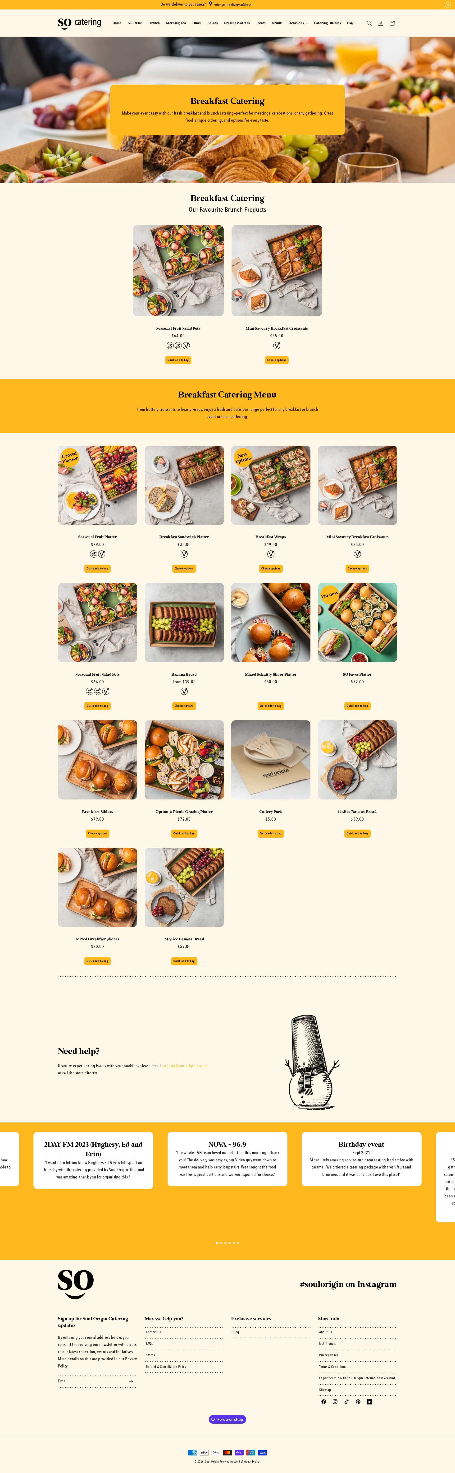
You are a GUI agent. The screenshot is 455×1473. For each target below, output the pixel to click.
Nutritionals (327, 1344)
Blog (236, 1332)
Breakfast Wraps (271, 537)
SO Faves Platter (357, 674)
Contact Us (153, 1332)
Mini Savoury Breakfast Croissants (277, 328)
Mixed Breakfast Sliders (97, 939)
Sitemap (325, 1390)
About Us (325, 1332)
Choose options (276, 360)
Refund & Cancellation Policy (166, 1367)
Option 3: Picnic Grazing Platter (184, 811)
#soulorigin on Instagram (348, 1284)
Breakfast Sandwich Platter (184, 537)
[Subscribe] (131, 1382)
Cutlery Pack (270, 811)
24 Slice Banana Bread (184, 939)
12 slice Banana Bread (357, 811)
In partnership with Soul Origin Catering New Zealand (357, 1378)
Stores (150, 1355)
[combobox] (251, 4)
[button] (447, 5)
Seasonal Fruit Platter (97, 537)
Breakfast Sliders (97, 811)
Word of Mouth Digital (247, 1461)
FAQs (149, 1344)
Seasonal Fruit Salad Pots (178, 328)
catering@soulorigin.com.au (185, 1066)
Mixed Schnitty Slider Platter (271, 674)
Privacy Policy (328, 1355)
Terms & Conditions (332, 1367)
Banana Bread (184, 674)
